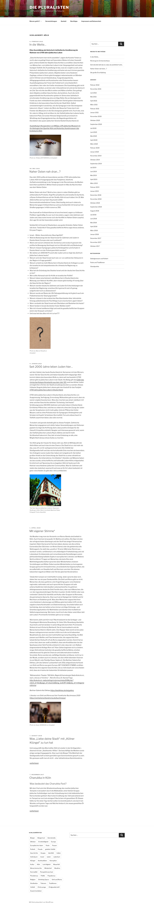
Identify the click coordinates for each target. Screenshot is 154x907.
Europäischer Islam (36, 845)
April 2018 (93, 226)
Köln (38, 864)
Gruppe (43, 853)
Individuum (34, 857)
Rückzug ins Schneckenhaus (100, 61)
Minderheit (48, 868)
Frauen (54, 845)
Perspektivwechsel (46, 872)
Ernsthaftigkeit (43, 842)
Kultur (32, 864)
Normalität (33, 872)
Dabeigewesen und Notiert (99, 258)
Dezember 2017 (95, 238)
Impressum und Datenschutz (91, 21)
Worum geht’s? (34, 21)
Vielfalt (32, 887)
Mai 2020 (93, 136)
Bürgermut (41, 838)
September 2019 (96, 163)
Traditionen (52, 883)
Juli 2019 (93, 167)
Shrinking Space (43, 879)
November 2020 (96, 116)
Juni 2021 (93, 93)
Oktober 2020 (95, 120)
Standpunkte (94, 266)
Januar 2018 (94, 234)
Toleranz (43, 883)
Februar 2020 (95, 148)
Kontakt (63, 21)
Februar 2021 (94, 108)
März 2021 (94, 104)
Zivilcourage (42, 887)
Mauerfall (56, 864)
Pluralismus (34, 876)
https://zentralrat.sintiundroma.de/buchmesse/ (48, 698)
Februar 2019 (94, 187)
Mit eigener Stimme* (42, 531)
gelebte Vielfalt (50, 849)
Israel (42, 857)
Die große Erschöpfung (98, 72)
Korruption (53, 860)
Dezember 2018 (95, 195)
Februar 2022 (94, 85)
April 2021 (93, 101)
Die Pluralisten (49, 7)
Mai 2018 (93, 222)
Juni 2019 (93, 171)
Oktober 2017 (95, 246)
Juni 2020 (93, 132)
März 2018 (94, 230)
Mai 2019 (93, 175)
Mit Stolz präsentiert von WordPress (41, 902)
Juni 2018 (93, 218)
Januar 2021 (94, 112)
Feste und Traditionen (97, 262)
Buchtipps (73, 21)
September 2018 (96, 207)
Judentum (56, 857)
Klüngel (32, 860)
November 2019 (95, 156)
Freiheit (32, 849)
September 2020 (96, 124)
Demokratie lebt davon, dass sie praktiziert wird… (106, 65)
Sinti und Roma (57, 879)
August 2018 (94, 211)
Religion (32, 879)
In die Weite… (37, 44)
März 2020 (94, 144)
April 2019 (93, 179)
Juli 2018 (93, 215)
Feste (47, 845)
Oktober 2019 (95, 160)
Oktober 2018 (95, 203)
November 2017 (95, 242)
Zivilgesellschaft (54, 887)
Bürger (32, 838)
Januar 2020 (94, 152)
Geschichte (34, 853)
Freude (40, 849)
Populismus (51, 876)
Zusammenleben (36, 891)
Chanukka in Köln (40, 777)
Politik (43, 876)
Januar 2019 (94, 191)
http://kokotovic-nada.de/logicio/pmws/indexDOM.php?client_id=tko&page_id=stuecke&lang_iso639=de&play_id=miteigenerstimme (57, 682)
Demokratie (52, 838)
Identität (51, 853)
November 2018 (95, 199)
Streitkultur (34, 883)
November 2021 (95, 89)
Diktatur (33, 842)
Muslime (57, 868)
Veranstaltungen (51, 21)
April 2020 (93, 140)
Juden (49, 857)
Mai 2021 (93, 97)
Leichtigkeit (46, 864)
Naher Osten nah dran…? (45, 171)
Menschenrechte (36, 868)
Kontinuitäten (42, 860)
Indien (59, 853)
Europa (53, 842)
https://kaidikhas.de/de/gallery (62, 690)
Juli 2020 (93, 128)
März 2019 (94, 183)
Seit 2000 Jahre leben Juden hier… (51, 366)
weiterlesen (34, 763)
